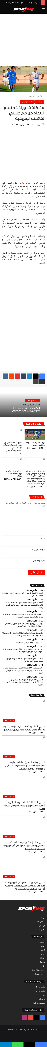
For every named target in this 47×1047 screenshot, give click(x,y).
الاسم (42, 538)
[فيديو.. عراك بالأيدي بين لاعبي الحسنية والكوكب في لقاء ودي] (12, 434)
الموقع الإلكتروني (39, 560)
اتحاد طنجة (26, 183)
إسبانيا (42, 942)
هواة (43, 995)
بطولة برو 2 (40, 991)
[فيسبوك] (42, 376)
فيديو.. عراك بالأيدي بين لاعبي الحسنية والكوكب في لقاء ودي (12, 445)
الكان (43, 966)
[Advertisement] (23, 39)
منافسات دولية (39, 974)
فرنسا (43, 950)
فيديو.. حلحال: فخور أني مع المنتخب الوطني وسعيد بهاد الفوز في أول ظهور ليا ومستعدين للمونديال (24, 845)
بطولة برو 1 (40, 987)
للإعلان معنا (40, 921)
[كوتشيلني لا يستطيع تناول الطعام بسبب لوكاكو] (12, 463)
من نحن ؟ (41, 925)
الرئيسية (40, 96)
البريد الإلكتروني (38, 549)
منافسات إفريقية (27, 101)
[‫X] (36, 376)
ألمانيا (43, 954)
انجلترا (42, 946)
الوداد (5, 210)
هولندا (42, 962)
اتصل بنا (42, 929)
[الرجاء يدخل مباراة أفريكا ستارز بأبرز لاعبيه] (35, 434)
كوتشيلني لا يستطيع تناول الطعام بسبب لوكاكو (13, 473)
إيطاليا (42, 958)
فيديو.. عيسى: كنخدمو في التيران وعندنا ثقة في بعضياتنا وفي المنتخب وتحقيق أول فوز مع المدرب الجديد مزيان (24, 885)
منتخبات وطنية (39, 1003)
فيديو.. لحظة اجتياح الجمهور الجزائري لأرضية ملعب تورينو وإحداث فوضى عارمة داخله (24, 805)
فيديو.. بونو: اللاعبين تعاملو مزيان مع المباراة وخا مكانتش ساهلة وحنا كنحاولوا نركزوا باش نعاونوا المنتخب (24, 765)
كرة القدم (32, 96)
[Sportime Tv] (23, 9)
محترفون (41, 999)
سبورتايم (38, 124)
